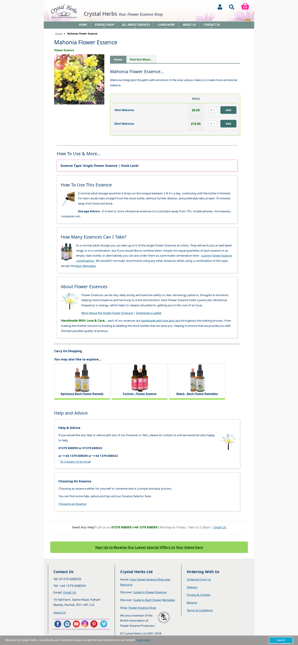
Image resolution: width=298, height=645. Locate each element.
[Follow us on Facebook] (57, 624)
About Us (189, 26)
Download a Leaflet (148, 313)
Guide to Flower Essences (150, 592)
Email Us (220, 527)
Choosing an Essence (72, 504)
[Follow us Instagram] (67, 624)
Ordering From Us (199, 579)
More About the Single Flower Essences (107, 313)
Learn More (166, 26)
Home (83, 24)
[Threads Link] (85, 624)
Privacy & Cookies (198, 595)
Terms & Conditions (200, 610)
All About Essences (136, 26)
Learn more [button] (143, 640)
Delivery (192, 587)
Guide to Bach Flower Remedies (154, 600)
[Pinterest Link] (94, 624)
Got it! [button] (281, 640)
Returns (192, 602)
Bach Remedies (86, 266)
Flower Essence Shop (142, 608)
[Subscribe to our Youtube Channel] (76, 624)
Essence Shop (104, 26)
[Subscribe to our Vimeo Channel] (104, 624)
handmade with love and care (160, 320)
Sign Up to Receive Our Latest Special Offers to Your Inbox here (149, 547)
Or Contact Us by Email (75, 462)
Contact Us (212, 26)
